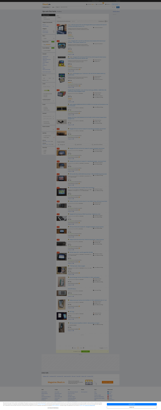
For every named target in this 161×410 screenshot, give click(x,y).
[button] (53, 407)
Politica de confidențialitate (90, 405)
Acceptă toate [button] (132, 404)
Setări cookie (82, 405)
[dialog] (80, 405)
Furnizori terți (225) (41, 404)
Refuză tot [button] (131, 407)
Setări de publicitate (56, 405)
